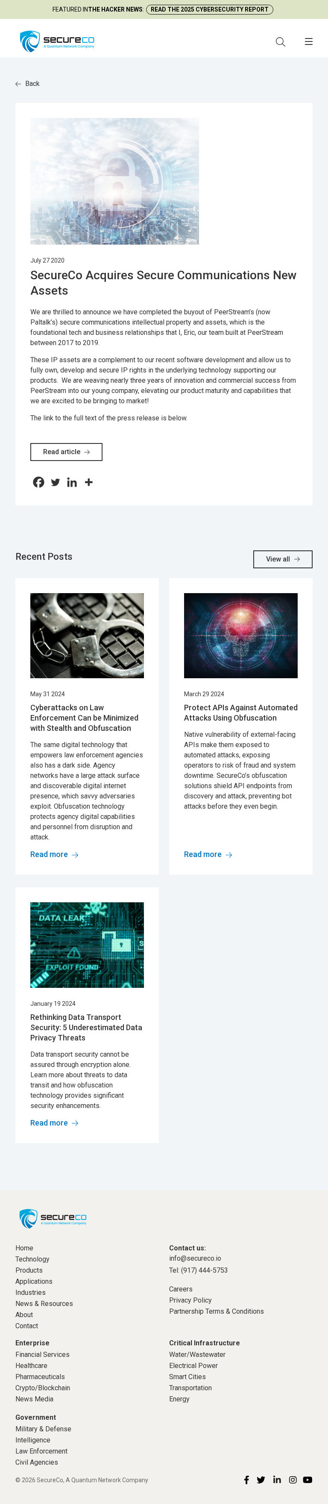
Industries (30, 1292)
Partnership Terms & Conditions (216, 1311)
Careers (181, 1289)
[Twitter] (55, 482)
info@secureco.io (195, 1258)
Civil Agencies (36, 1462)
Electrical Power (193, 1366)
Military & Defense (43, 1429)
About (24, 1315)
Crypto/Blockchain (42, 1388)
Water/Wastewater (197, 1354)
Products (29, 1270)
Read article (62, 452)
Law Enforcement (41, 1451)
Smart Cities (187, 1377)
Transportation (190, 1388)
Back (32, 84)
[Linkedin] (71, 482)
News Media (34, 1399)
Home (24, 1248)
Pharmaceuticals (40, 1377)
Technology (32, 1259)
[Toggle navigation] (309, 41)
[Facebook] (38, 482)
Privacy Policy (190, 1300)
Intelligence (32, 1440)
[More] (88, 482)
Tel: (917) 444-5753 (198, 1270)
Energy (179, 1399)
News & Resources (44, 1304)
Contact (26, 1326)
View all (278, 559)
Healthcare (31, 1366)
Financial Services (42, 1354)
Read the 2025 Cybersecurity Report (210, 9)
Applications (34, 1281)
